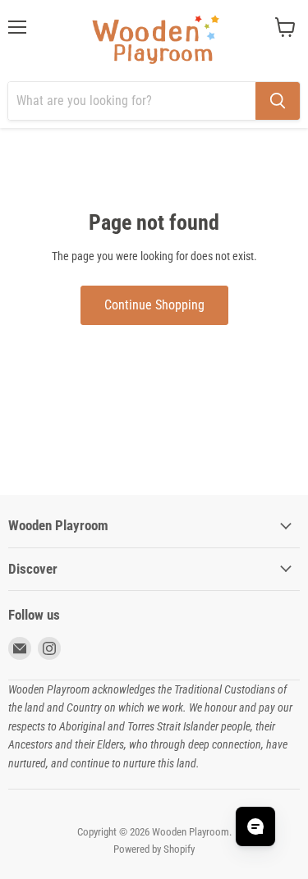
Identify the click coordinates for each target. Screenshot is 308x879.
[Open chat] (255, 826)
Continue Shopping (154, 305)
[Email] (19, 648)
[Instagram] (49, 648)
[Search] (277, 101)
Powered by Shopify (154, 849)
